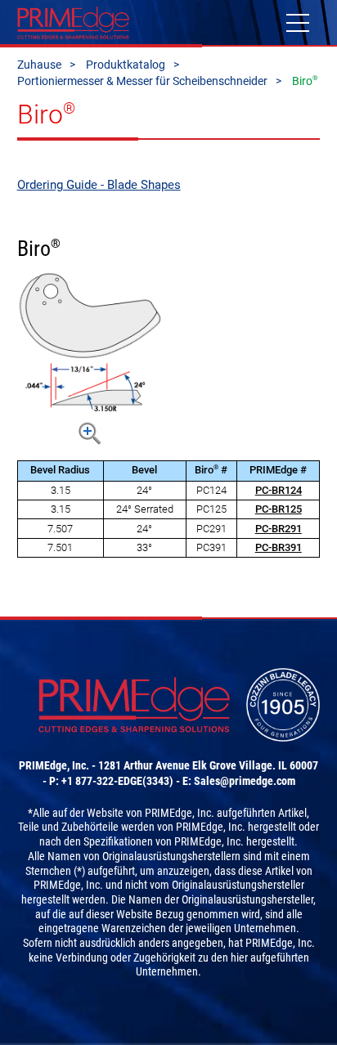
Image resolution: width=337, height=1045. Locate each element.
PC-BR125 (278, 509)
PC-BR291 (278, 528)
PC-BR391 (278, 547)
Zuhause (39, 64)
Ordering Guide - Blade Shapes (99, 184)
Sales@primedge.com (244, 780)
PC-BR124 (278, 490)
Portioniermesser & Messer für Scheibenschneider (142, 80)
